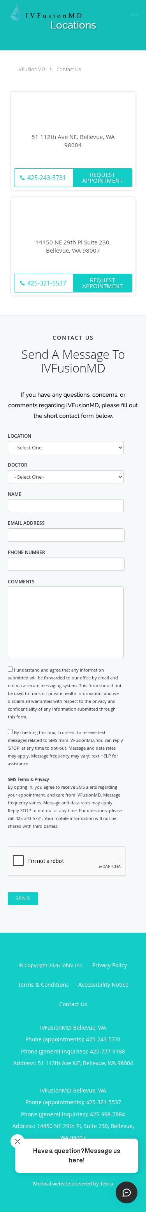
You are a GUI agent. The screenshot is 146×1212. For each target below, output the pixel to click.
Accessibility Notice (103, 984)
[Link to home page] (60, 12)
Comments (21, 581)
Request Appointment (102, 177)
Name (14, 494)
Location (19, 436)
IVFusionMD (31, 69)
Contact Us (68, 69)
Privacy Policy (109, 965)
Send (23, 898)
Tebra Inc (71, 965)
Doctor (17, 465)
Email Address (26, 523)
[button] (134, 15)
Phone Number (26, 552)
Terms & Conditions (43, 984)
